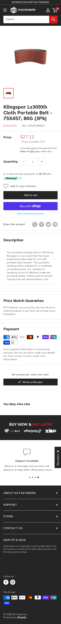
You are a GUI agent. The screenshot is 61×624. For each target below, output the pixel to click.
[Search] (53, 19)
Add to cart (30, 195)
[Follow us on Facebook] (5, 582)
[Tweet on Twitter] (48, 224)
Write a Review (38, 382)
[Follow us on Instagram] (12, 582)
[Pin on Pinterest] (41, 224)
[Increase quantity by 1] (41, 161)
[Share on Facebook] (34, 224)
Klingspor (10, 125)
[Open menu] (5, 10)
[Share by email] (55, 224)
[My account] (48, 10)
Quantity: (10, 161)
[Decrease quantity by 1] (23, 161)
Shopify (21, 617)
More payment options (30, 213)
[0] (55, 10)
